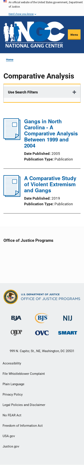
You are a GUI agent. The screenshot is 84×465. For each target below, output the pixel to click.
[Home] (34, 35)
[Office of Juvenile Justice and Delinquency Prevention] (16, 334)
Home (9, 59)
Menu (74, 35)
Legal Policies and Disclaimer (24, 405)
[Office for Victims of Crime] (42, 333)
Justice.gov (11, 446)
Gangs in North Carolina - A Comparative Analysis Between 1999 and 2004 (51, 133)
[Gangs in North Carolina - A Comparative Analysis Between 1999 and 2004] (11, 138)
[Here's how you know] (42, 8)
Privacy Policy (13, 394)
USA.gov (9, 436)
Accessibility (12, 363)
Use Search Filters (23, 92)
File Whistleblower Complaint (24, 374)
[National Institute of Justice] (67, 316)
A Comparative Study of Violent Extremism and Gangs (50, 184)
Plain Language (13, 384)
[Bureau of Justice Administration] (16, 316)
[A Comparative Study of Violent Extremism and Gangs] (11, 195)
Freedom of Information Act (23, 426)
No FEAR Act (12, 415)
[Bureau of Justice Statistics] (42, 321)
